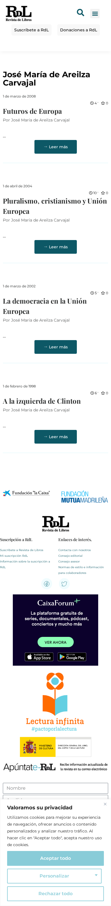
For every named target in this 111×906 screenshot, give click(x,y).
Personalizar (54, 876)
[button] (95, 13)
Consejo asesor (69, 561)
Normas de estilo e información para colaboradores (81, 570)
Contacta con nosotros (74, 550)
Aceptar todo (55, 858)
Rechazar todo (55, 893)
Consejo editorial (70, 556)
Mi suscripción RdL (14, 556)
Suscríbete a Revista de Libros (21, 550)
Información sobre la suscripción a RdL (25, 564)
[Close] (105, 804)
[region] (55, 852)
